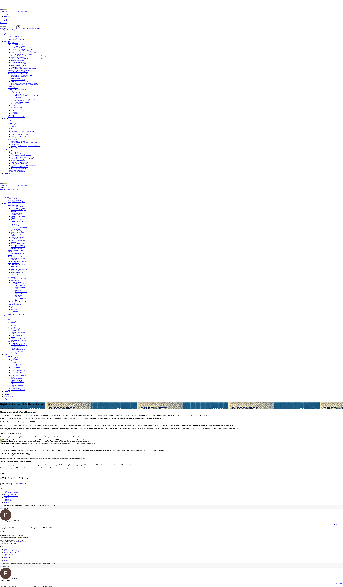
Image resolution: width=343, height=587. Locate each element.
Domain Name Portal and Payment (21, 155)
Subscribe (6, 502)
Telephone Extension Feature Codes (25, 99)
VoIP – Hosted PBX (20, 94)
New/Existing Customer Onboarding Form (23, 131)
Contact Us (7, 173)
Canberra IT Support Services (16, 38)
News (5, 18)
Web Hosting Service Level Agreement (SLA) (24, 83)
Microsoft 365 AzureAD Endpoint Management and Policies (28, 59)
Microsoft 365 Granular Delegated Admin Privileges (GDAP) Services (31, 56)
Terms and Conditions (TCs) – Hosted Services (24, 84)
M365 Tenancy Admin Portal (19, 167)
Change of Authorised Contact (19, 134)
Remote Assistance (13, 125)
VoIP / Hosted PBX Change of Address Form (27, 96)
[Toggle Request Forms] (31, 327)
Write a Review (338, 525)
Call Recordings (19, 97)
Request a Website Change (18, 138)
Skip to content (4, 1)
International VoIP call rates (19, 104)
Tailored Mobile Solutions (18, 76)
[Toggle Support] (31, 316)
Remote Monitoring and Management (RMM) (24, 52)
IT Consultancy (12, 128)
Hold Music (14, 105)
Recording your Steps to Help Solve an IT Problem (25, 146)
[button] (10, 35)
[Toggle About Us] (31, 197)
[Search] (0, 24)
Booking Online (21, 483)
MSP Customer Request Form (19, 133)
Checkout (14, 110)
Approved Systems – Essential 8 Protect (22, 49)
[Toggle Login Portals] (31, 356)
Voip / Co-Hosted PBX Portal (19, 168)
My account (14, 112)
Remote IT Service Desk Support (20, 64)
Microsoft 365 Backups (17, 60)
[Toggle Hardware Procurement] (31, 305)
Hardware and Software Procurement (21, 54)
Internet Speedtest (16, 144)
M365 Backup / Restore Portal (19, 162)
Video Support (15, 147)
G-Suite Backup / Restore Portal (20, 163)
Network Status (8, 16)
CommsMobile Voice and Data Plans (21, 75)
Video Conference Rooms (18, 65)
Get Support (3, 23)
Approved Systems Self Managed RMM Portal (24, 165)
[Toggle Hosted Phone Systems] (31, 282)
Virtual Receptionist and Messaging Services (23, 68)
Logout (13, 115)
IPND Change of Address (18, 136)
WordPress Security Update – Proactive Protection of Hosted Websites (20, 28)
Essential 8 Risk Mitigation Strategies (21, 47)
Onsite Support (12, 126)
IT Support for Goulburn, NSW (16, 39)
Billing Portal (15, 152)
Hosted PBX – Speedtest (22, 101)
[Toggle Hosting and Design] (31, 263)
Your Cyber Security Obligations (9, 30)
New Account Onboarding (11, 492)
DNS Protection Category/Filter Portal (22, 159)
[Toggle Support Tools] (31, 342)
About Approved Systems (15, 36)
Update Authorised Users (11, 496)
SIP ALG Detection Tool (22, 102)
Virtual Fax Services (17, 67)
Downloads (14, 113)
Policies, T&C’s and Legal (11, 494)
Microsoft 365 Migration (18, 57)
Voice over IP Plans (16, 91)
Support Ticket (12, 122)
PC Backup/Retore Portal (18, 160)
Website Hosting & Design (18, 80)
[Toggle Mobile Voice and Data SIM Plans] (31, 256)
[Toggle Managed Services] (31, 205)
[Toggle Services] (31, 203)
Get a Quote (7, 15)
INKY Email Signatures (18, 46)
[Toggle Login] (31, 354)
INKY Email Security (17, 44)
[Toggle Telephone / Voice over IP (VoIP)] (31, 279)
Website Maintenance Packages (20, 81)
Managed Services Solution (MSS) (21, 51)
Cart (12, 109)
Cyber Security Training (18, 154)
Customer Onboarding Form (15, 170)
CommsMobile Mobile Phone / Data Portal (23, 157)
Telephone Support (13, 123)
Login (5, 20)
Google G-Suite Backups (18, 62)
